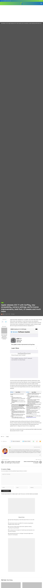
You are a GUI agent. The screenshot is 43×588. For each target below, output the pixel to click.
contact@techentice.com (6, 0)
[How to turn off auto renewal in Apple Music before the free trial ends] (4, 331)
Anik (10, 447)
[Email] (40, 441)
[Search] (41, 3)
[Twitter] (41, 1)
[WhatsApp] (33, 441)
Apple (8, 436)
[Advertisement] (21, 13)
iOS (2, 302)
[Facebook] (40, 1)
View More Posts (37, 447)
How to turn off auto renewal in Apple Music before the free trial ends (4, 336)
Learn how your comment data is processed (28, 494)
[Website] (40, 455)
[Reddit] (36, 441)
